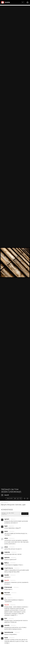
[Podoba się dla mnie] (17, 498)
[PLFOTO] (5, 2)
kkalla (6, 637)
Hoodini (6, 575)
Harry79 (6, 495)
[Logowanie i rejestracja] (27, 2)
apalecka (6, 557)
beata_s (6, 562)
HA (2, 495)
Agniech (6, 519)
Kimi (5, 618)
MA (2, 553)
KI (2, 619)
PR (2, 532)
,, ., (5, 598)
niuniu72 (6, 625)
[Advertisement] (15, 21)
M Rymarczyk (8, 587)
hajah (5, 526)
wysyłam (25, 513)
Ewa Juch (7, 592)
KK (2, 638)
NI (2, 626)
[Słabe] (20, 498)
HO (2, 575)
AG (2, 520)
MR (2, 588)
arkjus (6, 538)
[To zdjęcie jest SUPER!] (15, 498)
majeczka (7, 552)
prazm (6, 531)
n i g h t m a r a (8, 568)
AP (2, 558)
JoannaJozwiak (8, 632)
